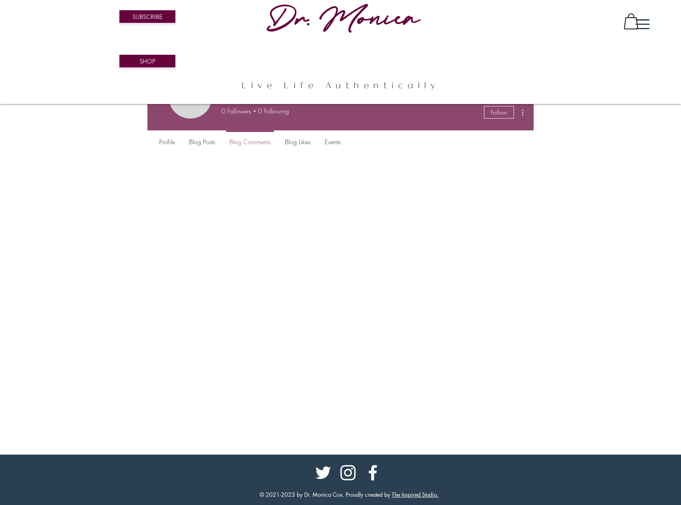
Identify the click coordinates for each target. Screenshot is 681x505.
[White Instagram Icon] (348, 472)
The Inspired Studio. (415, 494)
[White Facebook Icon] (373, 472)
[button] (642, 24)
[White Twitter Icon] (323, 472)
